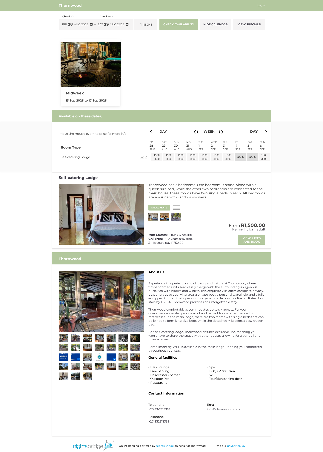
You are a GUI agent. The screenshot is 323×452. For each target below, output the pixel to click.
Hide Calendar (215, 24)
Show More (159, 207)
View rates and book (252, 239)
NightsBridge (165, 446)
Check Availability (178, 24)
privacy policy (236, 446)
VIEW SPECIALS (249, 24)
